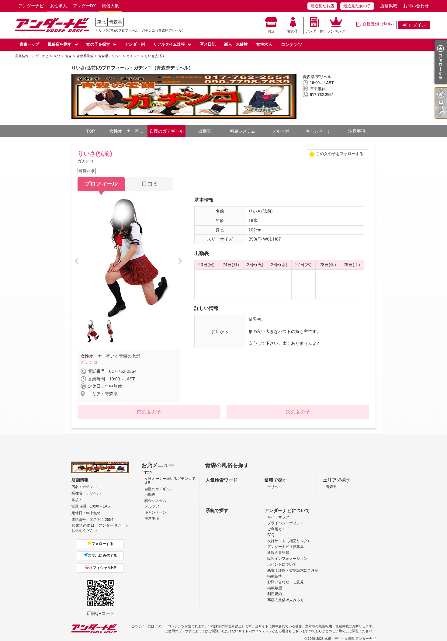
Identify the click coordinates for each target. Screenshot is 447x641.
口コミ (150, 184)
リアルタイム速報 (169, 44)
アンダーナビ (31, 5)
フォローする (102, 544)
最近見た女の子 (357, 6)
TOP (90, 131)
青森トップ (29, 44)
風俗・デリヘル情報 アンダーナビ (350, 638)
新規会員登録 (278, 552)
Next (182, 261)
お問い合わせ (416, 5)
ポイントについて (281, 564)
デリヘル (274, 487)
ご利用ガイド (278, 529)
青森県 (115, 21)
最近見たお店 (322, 6)
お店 (271, 31)
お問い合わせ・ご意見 (285, 582)
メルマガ (280, 131)
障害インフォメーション (287, 558)
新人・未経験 (236, 44)
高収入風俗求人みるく (285, 600)
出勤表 (204, 131)
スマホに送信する (102, 555)
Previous (78, 261)
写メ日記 (208, 44)
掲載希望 (274, 588)
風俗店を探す (59, 44)
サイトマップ (278, 517)
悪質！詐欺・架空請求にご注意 (292, 570)
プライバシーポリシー (285, 523)
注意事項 (356, 131)
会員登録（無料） (379, 24)
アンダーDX (84, 5)
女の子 (292, 31)
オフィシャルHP (102, 568)
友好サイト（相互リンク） (289, 541)
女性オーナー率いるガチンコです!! (128, 131)
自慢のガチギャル (167, 131)
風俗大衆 (110, 5)
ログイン (417, 25)
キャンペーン (318, 131)
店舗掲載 (388, 5)
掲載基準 (274, 576)
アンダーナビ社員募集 (285, 547)
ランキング (336, 31)
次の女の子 (298, 411)
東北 (101, 21)
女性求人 (58, 5)
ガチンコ (89, 362)
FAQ (270, 535)
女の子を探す (98, 44)
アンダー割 (314, 31)
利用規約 (274, 594)
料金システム (242, 131)
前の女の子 (149, 411)
